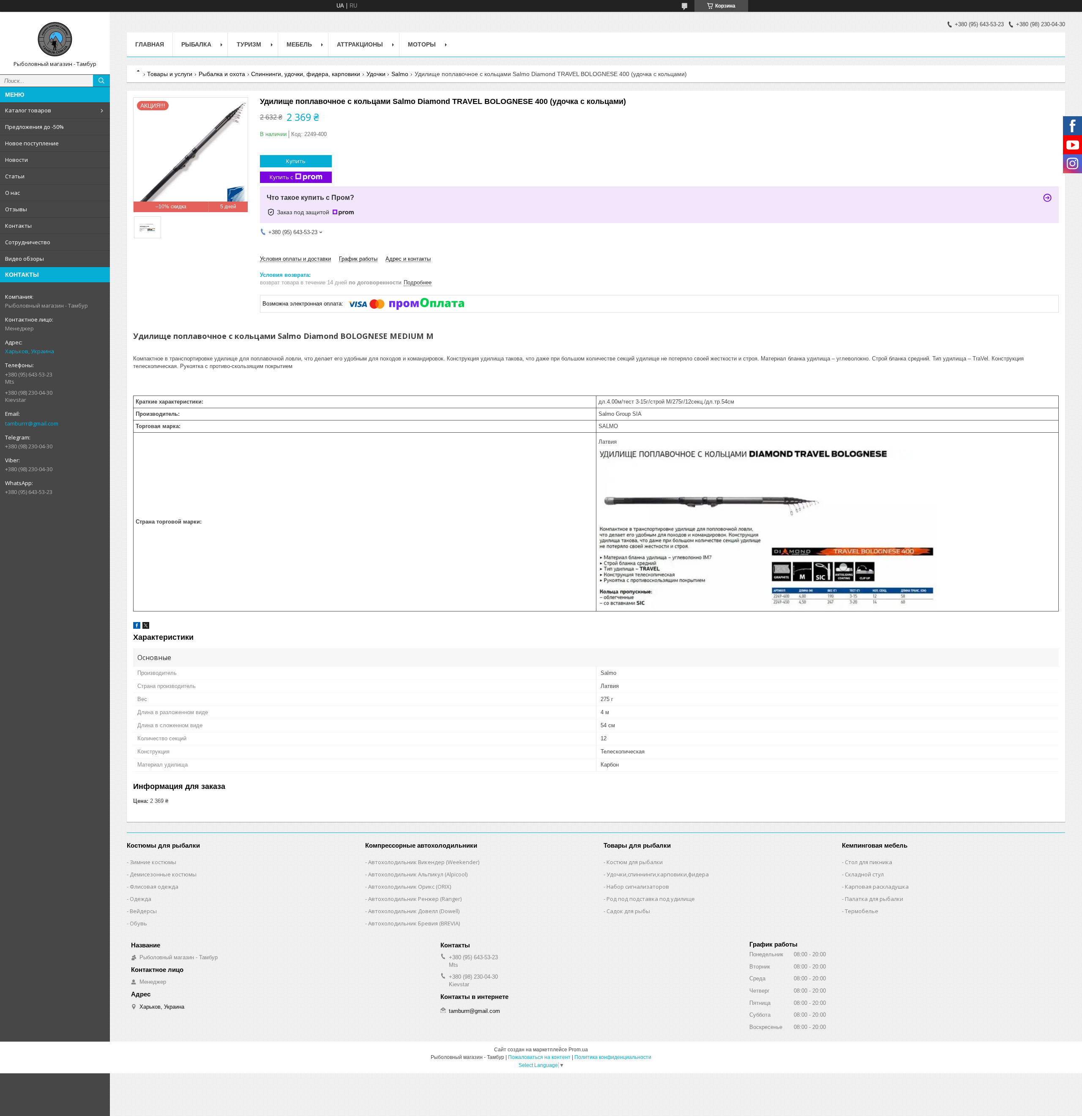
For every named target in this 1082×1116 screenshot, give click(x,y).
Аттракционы (360, 44)
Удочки (375, 74)
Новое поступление (32, 143)
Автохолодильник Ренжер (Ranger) (415, 899)
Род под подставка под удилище (651, 899)
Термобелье (861, 911)
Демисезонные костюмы (163, 874)
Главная (149, 44)
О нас (12, 192)
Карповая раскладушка (877, 886)
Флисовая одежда (154, 886)
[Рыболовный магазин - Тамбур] (55, 39)
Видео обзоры (24, 258)
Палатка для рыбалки (874, 899)
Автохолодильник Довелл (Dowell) (413, 911)
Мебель (299, 44)
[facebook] (136, 627)
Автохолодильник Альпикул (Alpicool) (417, 874)
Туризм (249, 44)
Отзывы (16, 209)
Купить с (281, 177)
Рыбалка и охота (222, 74)
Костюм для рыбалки (635, 862)
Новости (16, 160)
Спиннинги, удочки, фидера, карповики (305, 74)
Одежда (140, 899)
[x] (145, 627)
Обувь (138, 923)
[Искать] (101, 80)
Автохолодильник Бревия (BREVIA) (414, 923)
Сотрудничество (27, 242)
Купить (296, 161)
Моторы (422, 44)
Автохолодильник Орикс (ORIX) (409, 886)
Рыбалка (196, 44)
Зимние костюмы (153, 862)
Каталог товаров (28, 110)
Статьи (15, 176)
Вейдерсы (143, 911)
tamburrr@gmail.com (31, 423)
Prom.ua (578, 1050)
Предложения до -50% (34, 127)
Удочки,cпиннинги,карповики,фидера (658, 874)
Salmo (399, 74)
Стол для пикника (868, 862)
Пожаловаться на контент (539, 1057)
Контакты (18, 225)
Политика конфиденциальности (612, 1057)
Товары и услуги (169, 74)
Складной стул (864, 874)
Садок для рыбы (628, 911)
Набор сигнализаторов (638, 886)
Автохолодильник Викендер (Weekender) (423, 862)
